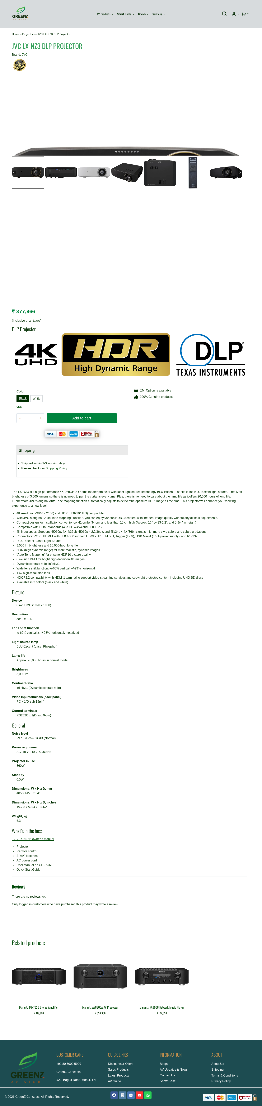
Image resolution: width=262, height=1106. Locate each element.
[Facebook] (114, 1095)
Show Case (168, 1081)
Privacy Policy (221, 1081)
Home (15, 34)
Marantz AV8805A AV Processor (100, 1007)
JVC (25, 54)
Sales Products (118, 1069)
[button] (238, 14)
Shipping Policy (56, 468)
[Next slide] (240, 172)
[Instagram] (122, 1095)
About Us (217, 1063)
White (36, 398)
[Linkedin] (131, 1095)
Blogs (164, 1063)
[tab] (116, 152)
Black (23, 398)
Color (20, 391)
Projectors (28, 34)
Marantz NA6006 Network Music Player (161, 1007)
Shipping (217, 1069)
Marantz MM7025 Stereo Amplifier (38, 1007)
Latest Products (118, 1075)
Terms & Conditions (224, 1075)
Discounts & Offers (120, 1063)
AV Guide (114, 1081)
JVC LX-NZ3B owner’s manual (33, 839)
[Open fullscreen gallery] (238, 151)
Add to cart (81, 418)
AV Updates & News (174, 1069)
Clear (19, 406)
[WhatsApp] (148, 1095)
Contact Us (167, 1075)
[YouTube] (139, 1095)
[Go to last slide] (14, 172)
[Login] (235, 14)
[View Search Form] (224, 14)
